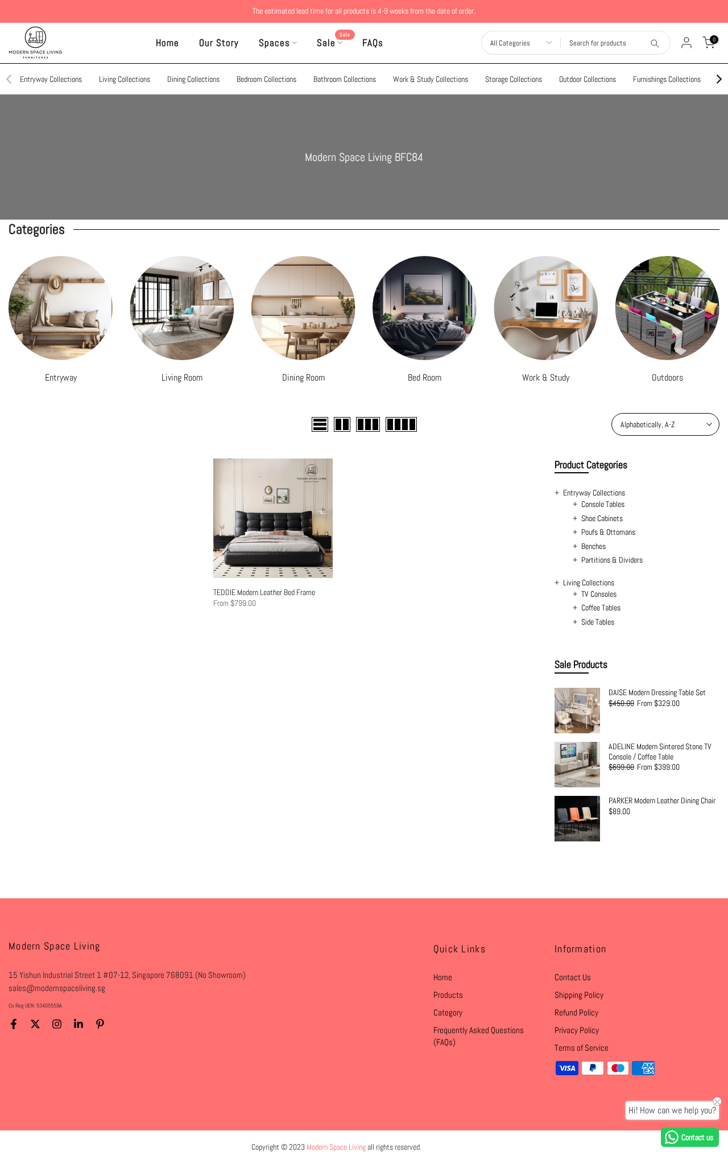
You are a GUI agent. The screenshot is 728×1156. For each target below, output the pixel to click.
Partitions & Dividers (612, 560)
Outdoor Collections (587, 79)
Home (167, 42)
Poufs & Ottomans (608, 532)
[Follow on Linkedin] (78, 1024)
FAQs (372, 42)
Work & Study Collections (430, 79)
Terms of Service (582, 1047)
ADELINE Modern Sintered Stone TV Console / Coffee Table (660, 752)
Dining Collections (193, 79)
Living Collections (124, 79)
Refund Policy (576, 1012)
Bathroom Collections (344, 79)
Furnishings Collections (667, 79)
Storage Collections (513, 79)
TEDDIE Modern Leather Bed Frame (264, 592)
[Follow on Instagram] (57, 1024)
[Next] (718, 79)
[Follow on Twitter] (35, 1024)
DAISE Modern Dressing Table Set (657, 692)
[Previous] (9, 79)
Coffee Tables (601, 607)
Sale (334, 42)
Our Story (219, 42)
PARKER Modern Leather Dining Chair (662, 801)
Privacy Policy (577, 1030)
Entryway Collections (51, 79)
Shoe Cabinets (602, 518)
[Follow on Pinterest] (100, 1024)
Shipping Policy (579, 994)
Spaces (274, 42)
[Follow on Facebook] (14, 1024)
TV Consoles (599, 594)
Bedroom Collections (266, 79)
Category (447, 1012)
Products (448, 994)
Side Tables (597, 622)
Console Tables (602, 504)
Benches (593, 546)
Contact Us (573, 977)
